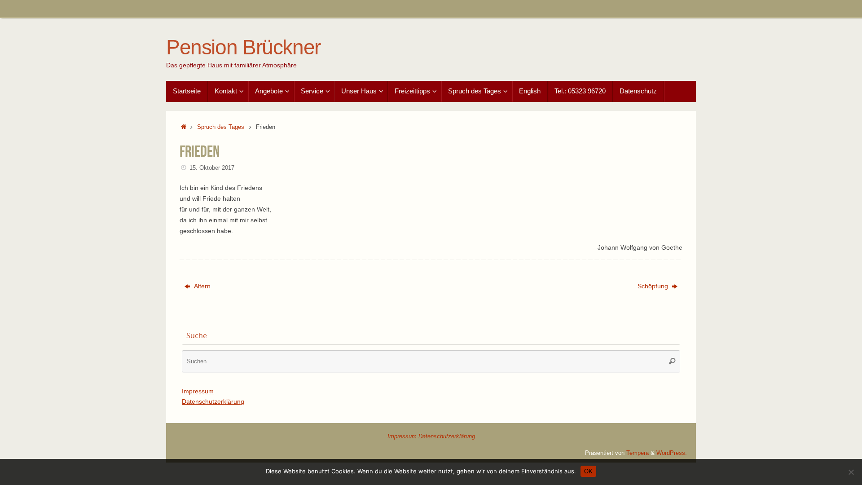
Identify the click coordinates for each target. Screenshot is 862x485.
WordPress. (671, 453)
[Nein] (850, 471)
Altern (201, 286)
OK (588, 471)
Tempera (637, 453)
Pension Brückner (243, 47)
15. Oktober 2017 (211, 168)
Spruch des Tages (220, 127)
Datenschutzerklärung (213, 401)
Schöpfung (654, 286)
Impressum (198, 391)
